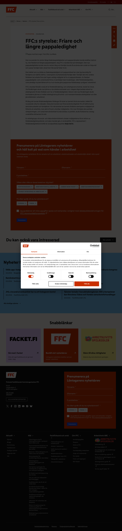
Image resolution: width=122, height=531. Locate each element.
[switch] (50, 276)
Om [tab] (88, 251)
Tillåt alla (86, 284)
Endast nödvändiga (61, 284)
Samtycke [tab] (34, 251)
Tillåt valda (35, 284)
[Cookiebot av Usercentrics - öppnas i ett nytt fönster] (91, 246)
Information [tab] (61, 251)
